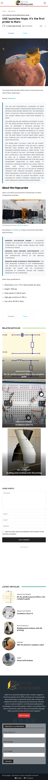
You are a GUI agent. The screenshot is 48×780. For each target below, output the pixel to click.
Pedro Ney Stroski (14, 26)
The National (15, 230)
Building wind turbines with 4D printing (24, 473)
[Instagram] (15, 720)
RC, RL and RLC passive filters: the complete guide (24, 375)
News (27, 15)
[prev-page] (3, 479)
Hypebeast (11, 98)
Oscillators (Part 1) (24, 425)
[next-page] (7, 479)
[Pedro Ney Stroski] (4, 26)
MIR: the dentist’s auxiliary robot (30, 645)
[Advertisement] (24, 562)
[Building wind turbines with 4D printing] (24, 452)
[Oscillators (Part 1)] (24, 404)
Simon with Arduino (25, 661)
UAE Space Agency (22, 225)
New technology (23, 470)
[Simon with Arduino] (8, 659)
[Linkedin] (21, 720)
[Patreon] (27, 720)
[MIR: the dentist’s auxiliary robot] (8, 643)
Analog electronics (24, 371)
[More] (32, 33)
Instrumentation (18, 15)
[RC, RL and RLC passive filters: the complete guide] (24, 355)
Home (4, 11)
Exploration (11, 11)
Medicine (20, 642)
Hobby (19, 658)
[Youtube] (33, 720)
